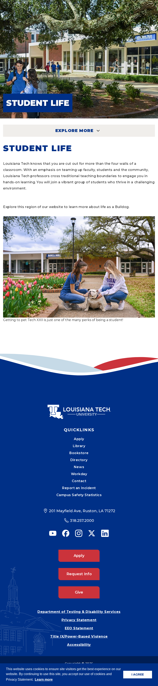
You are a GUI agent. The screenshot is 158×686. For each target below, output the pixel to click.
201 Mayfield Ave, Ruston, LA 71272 (82, 511)
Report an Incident (79, 488)
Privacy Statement (79, 620)
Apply (79, 439)
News (79, 467)
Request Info (79, 574)
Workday (79, 474)
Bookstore (79, 453)
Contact (79, 481)
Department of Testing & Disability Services (78, 612)
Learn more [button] (44, 679)
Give (79, 592)
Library (79, 446)
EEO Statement (79, 628)
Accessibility (79, 645)
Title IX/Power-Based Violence (79, 636)
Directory (79, 460)
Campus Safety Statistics (79, 495)
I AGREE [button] (137, 674)
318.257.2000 (82, 520)
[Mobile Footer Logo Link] (79, 409)
